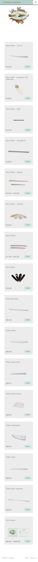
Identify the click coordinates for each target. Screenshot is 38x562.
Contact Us (33, 558)
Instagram (11, 558)
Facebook (4, 558)
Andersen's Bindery (12, 2)
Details (28, 67)
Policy (27, 558)
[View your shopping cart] (35, 2)
